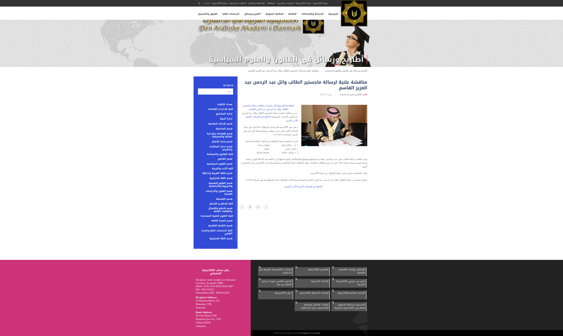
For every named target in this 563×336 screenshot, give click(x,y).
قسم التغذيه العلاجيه (220, 225)
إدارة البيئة (226, 118)
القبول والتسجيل (207, 14)
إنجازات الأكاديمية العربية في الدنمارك (275, 271)
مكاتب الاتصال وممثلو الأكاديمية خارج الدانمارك (315, 306)
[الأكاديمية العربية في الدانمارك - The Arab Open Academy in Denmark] (354, 14)
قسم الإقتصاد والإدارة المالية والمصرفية (219, 135)
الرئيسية (333, 14)
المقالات (271, 3)
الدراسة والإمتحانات (312, 14)
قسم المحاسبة (224, 128)
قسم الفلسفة (224, 199)
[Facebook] (266, 207)
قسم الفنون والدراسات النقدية (219, 192)
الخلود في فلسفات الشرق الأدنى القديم (303, 186)
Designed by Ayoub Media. (310, 333)
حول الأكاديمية (320, 3)
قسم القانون (224, 159)
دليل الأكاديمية (283, 293)
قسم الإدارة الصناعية (220, 123)
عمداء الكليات (224, 104)
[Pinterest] (242, 207)
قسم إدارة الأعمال (222, 141)
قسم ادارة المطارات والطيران (220, 148)
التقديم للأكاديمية (318, 269)
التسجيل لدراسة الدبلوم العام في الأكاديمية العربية (350, 306)
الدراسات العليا (230, 14)
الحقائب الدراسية (237, 3)
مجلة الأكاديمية (220, 3)
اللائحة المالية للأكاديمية (351, 293)
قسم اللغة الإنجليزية (220, 178)
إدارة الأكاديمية (303, 3)
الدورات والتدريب (285, 3)
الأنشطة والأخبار (256, 3)
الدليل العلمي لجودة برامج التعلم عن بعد (277, 283)
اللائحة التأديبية (320, 281)
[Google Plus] (258, 207)
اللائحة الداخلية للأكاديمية (314, 293)
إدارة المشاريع (224, 114)
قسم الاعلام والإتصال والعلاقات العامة (220, 210)
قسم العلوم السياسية (219, 164)
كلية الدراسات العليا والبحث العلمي (216, 232)
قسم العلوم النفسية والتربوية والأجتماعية (220, 184)
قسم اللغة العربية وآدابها (217, 173)
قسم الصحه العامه (221, 220)
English (207, 3)
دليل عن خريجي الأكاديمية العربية (350, 283)
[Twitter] (250, 207)
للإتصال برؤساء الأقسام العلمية (352, 271)
